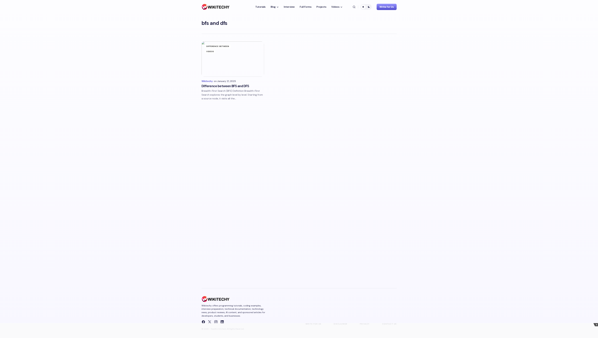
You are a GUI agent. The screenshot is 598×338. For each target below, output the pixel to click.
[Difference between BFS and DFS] (233, 59)
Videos (210, 51)
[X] (210, 322)
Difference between (217, 46)
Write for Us (386, 6)
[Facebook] (203, 322)
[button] (354, 7)
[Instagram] (216, 322)
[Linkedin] (222, 322)
